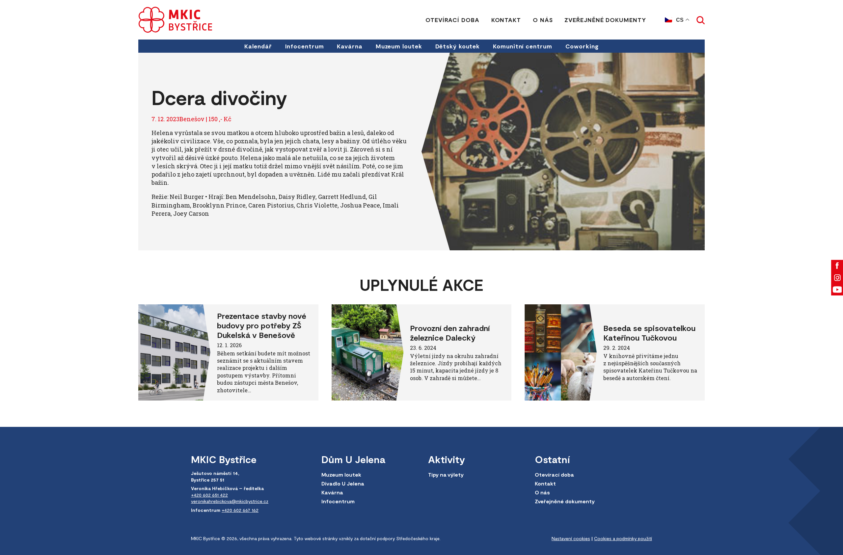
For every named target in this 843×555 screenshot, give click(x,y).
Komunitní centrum (522, 46)
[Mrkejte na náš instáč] (837, 278)
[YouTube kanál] (837, 289)
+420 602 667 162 (240, 510)
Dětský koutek (457, 46)
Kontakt (506, 19)
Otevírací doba (452, 19)
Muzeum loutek (399, 46)
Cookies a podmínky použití (623, 538)
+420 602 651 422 (209, 495)
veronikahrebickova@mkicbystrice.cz (229, 501)
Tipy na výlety (446, 474)
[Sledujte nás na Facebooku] (837, 266)
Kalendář (258, 46)
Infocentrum (304, 46)
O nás (543, 19)
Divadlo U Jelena (342, 483)
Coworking (582, 46)
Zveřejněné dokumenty (605, 19)
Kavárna (349, 46)
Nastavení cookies (571, 538)
